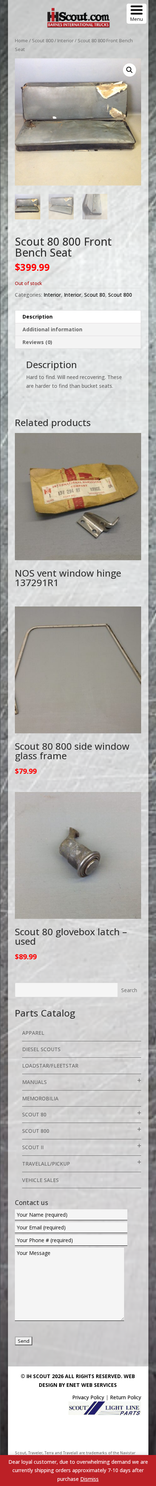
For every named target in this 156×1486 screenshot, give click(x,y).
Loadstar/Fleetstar (50, 1065)
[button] (129, 70)
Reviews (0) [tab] (37, 342)
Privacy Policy (88, 1397)
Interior (65, 40)
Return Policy (125, 1397)
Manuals (34, 1082)
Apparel (33, 1032)
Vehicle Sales (40, 1180)
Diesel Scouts (41, 1049)
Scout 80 (94, 294)
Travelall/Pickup (46, 1163)
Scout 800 (42, 40)
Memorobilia (40, 1098)
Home (21, 40)
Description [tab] (37, 316)
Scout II (33, 1147)
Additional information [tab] (52, 329)
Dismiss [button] (89, 1478)
